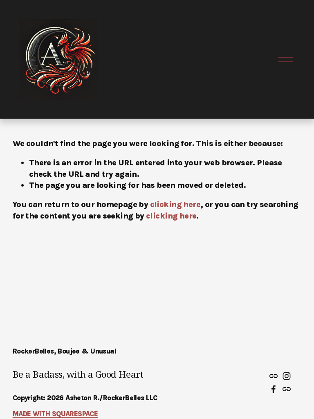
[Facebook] (273, 389)
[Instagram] (287, 376)
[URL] (273, 376)
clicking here (175, 204)
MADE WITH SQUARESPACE (55, 414)
